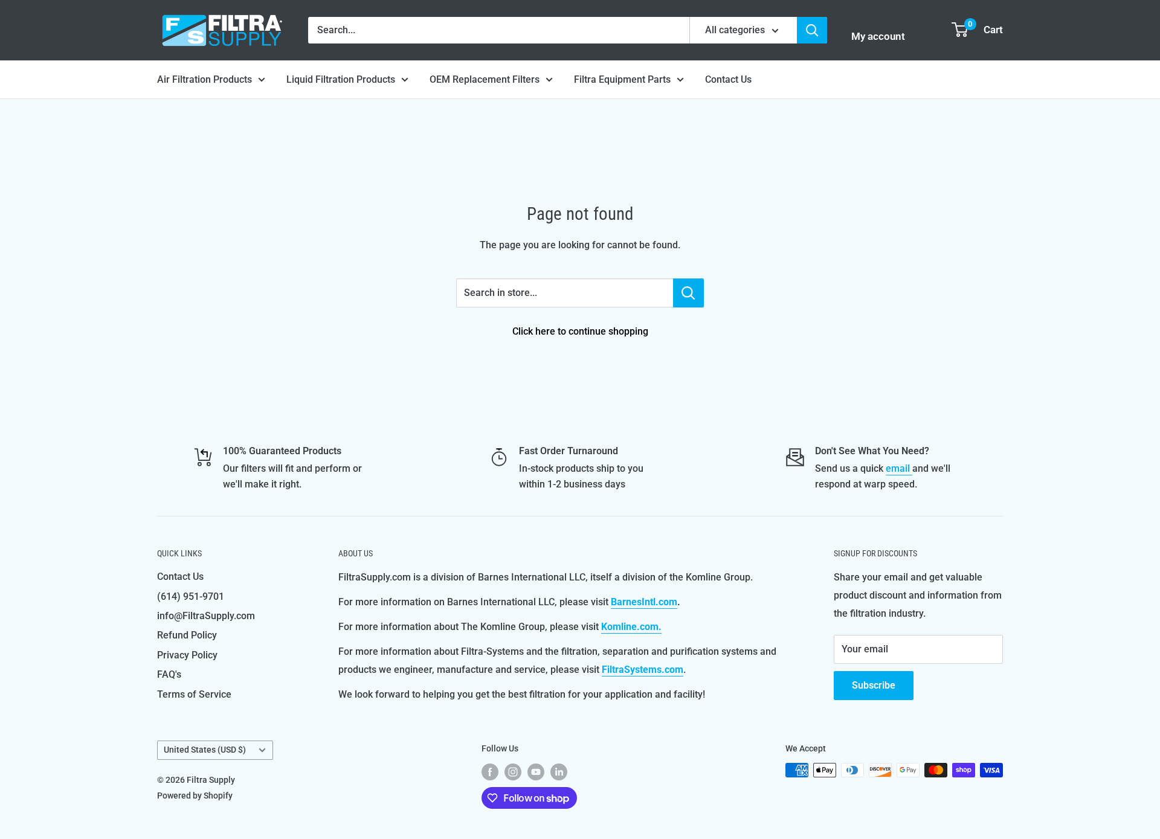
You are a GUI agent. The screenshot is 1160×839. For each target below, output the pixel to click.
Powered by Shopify (195, 795)
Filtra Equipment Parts (622, 79)
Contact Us (728, 79)
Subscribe (873, 685)
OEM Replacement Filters (485, 79)
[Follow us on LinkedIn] (558, 771)
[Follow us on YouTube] (535, 771)
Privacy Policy (187, 655)
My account (878, 36)
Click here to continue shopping (580, 331)
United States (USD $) (205, 749)
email (899, 468)
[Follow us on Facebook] (490, 771)
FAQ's (169, 674)
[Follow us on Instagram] (512, 771)
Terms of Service (194, 694)
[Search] (812, 30)
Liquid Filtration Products (340, 79)
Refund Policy (187, 635)
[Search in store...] (688, 292)
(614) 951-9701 (190, 596)
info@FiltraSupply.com (206, 616)
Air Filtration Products (204, 79)
